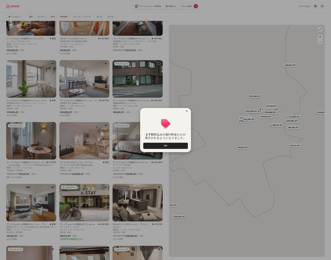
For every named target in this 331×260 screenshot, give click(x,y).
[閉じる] (187, 111)
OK (165, 145)
